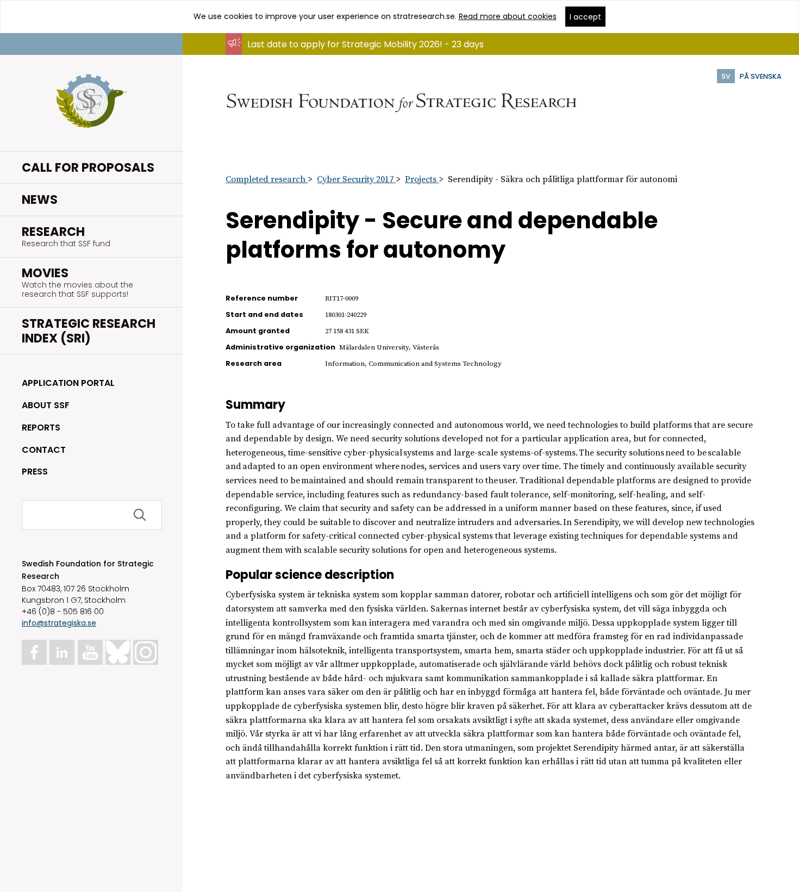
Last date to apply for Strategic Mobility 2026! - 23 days (365, 44)
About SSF (46, 405)
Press (35, 471)
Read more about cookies (508, 16)
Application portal (68, 383)
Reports (41, 427)
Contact (44, 450)
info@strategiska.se (59, 622)
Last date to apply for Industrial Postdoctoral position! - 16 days (382, 54)
